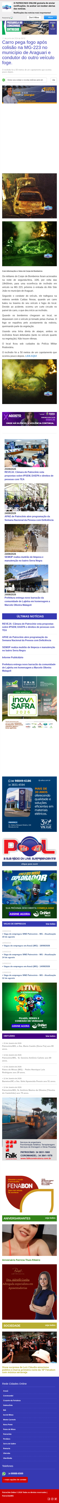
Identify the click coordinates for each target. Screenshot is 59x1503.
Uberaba (6, 1453)
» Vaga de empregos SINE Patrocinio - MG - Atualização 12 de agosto (29, 976)
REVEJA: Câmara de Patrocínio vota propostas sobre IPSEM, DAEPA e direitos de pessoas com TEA (29, 476)
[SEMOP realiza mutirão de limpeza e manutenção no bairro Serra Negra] (29, 538)
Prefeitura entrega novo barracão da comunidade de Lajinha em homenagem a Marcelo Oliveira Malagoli (27, 601)
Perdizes (6, 1439)
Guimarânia (7, 1405)
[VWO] (13, 18)
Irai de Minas (7, 1415)
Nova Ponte (7, 1425)
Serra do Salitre (9, 1444)
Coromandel (7, 1396)
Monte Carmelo (9, 1420)
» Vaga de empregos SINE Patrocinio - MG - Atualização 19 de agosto (29, 935)
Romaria (6, 1448)
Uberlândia (7, 1458)
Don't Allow (34, 17)
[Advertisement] (29, 138)
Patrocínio (6, 1434)
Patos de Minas (9, 1429)
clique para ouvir (29, 864)
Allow (50, 17)
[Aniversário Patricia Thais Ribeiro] (29, 1240)
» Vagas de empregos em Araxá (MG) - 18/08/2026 (26, 945)
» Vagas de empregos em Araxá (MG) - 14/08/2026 (26, 966)
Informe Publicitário (12, 657)
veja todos (50, 1218)
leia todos (50, 1036)
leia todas (50, 924)
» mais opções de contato (15, 1480)
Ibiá (4, 1410)
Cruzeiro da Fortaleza (11, 1401)
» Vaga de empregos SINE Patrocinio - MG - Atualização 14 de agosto (29, 956)
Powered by (6, 18)
